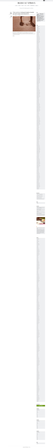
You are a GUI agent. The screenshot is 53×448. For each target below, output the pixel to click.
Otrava (15, 15)
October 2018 (38, 307)
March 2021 (38, 61)
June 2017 (37, 113)
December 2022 (38, 250)
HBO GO (39, 17)
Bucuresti (38, 15)
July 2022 (37, 256)
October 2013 (38, 164)
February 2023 (38, 249)
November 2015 (38, 135)
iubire (40, 17)
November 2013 (38, 163)
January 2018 (38, 105)
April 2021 (37, 272)
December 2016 (38, 120)
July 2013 (37, 380)
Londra (41, 18)
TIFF (40, 20)
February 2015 (38, 358)
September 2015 (38, 350)
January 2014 (38, 373)
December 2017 (38, 106)
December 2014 (38, 148)
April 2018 (37, 314)
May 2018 (37, 100)
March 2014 (38, 158)
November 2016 (38, 121)
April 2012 (37, 394)
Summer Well (38, 20)
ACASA (16, 5)
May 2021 (37, 271)
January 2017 (38, 119)
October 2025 (38, 26)
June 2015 (37, 141)
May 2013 (37, 170)
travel (42, 20)
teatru (39, 20)
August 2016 (38, 337)
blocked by (41, 405)
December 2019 (38, 78)
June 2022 (37, 257)
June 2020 (37, 71)
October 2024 (38, 241)
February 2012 (38, 395)
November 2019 (38, 292)
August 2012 (38, 179)
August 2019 (38, 83)
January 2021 (38, 63)
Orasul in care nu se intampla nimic (40, 194)
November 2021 (38, 265)
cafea (41, 15)
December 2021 (38, 264)
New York (41, 19)
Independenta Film (41, 17)
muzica (40, 19)
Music (37, 414)
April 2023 (37, 34)
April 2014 (37, 157)
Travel (37, 439)
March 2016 (38, 343)
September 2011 (38, 186)
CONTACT (36, 5)
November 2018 (38, 93)
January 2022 (38, 263)
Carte (37, 422)
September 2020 (38, 68)
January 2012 (38, 396)
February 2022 (38, 49)
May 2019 (37, 299)
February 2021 (38, 62)
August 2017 (38, 323)
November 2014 (38, 149)
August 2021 (38, 56)
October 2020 (38, 279)
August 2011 (38, 187)
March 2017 (38, 329)
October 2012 (38, 178)
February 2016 (38, 344)
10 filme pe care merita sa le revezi (39, 196)
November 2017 (38, 107)
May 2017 (37, 114)
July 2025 (37, 27)
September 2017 (38, 322)
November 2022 (38, 39)
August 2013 (38, 379)
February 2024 (38, 243)
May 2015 (37, 142)
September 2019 (38, 294)
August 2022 (38, 42)
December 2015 (38, 134)
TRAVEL (28, 5)
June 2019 (37, 85)
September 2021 (38, 55)
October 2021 (38, 54)
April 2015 (37, 143)
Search (44, 0)
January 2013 (38, 387)
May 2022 (37, 258)
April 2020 (37, 286)
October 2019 (38, 293)
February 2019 (38, 90)
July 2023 (37, 33)
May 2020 (37, 285)
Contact (37, 443)
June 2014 (37, 367)
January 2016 (38, 345)
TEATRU (19, 5)
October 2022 (38, 40)
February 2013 (38, 173)
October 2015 (38, 136)
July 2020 (37, 70)
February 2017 (38, 330)
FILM (25, 5)
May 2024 (37, 242)
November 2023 (38, 32)
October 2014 (38, 150)
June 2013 (37, 381)
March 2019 (38, 301)
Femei (41, 16)
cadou (40, 15)
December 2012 (38, 388)
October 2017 (38, 321)
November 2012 (38, 177)
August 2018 (38, 97)
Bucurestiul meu (38, 432)
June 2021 (37, 270)
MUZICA (22, 5)
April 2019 (37, 300)
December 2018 (38, 92)
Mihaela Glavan (38, 19)
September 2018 (38, 308)
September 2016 (38, 336)
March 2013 (38, 172)
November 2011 (38, 185)
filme (43, 16)
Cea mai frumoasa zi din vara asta (39, 195)
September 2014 (38, 151)
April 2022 (37, 47)
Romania (39, 19)
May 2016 (37, 128)
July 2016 (37, 338)
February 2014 (38, 372)
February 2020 (38, 76)
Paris (42, 19)
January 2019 (38, 91)
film (42, 16)
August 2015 (38, 351)
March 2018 (38, 315)
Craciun (37, 16)
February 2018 (38, 316)
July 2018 (37, 98)
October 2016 (38, 122)
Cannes (43, 15)
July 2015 (37, 352)
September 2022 (38, 41)
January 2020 (38, 77)
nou (37, 226)
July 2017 (37, 112)
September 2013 (38, 165)
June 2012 (37, 180)
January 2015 (38, 359)
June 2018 (37, 99)
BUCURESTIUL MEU (32, 5)
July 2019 (37, 84)
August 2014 (38, 365)
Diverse (19, 15)
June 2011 (37, 401)
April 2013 (37, 171)
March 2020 (38, 287)
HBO (37, 17)
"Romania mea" (40, 14)
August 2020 (38, 69)
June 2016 (37, 127)
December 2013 (38, 374)
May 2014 (37, 156)
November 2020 (38, 278)
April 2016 (37, 129)
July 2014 (37, 366)
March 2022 (38, 48)
